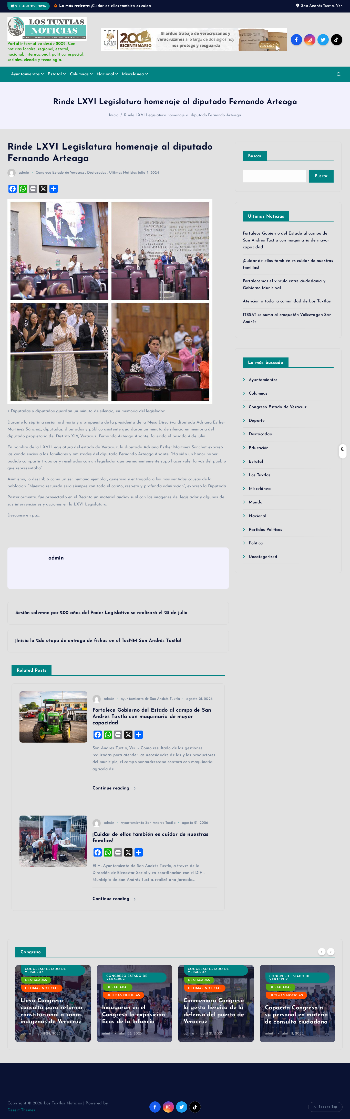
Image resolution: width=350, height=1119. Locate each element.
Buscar (255, 156)
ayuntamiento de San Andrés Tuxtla (150, 699)
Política (256, 543)
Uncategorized (263, 557)
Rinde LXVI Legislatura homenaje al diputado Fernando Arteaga (182, 115)
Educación (259, 448)
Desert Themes (21, 1110)
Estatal (55, 74)
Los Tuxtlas (260, 475)
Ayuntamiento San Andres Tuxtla (148, 823)
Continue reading (111, 788)
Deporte (257, 421)
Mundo (255, 502)
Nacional (105, 74)
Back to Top (327, 1107)
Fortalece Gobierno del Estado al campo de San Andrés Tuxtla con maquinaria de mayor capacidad (286, 240)
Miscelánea (133, 74)
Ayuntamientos (25, 74)
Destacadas (96, 173)
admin (24, 173)
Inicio (113, 115)
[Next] (331, 951)
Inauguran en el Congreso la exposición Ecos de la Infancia (133, 1015)
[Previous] (322, 951)
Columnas (79, 74)
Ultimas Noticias (123, 173)
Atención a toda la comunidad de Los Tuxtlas (287, 301)
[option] (53, 1003)
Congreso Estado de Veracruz (60, 173)
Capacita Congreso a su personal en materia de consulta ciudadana (296, 1015)
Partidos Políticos (265, 530)
